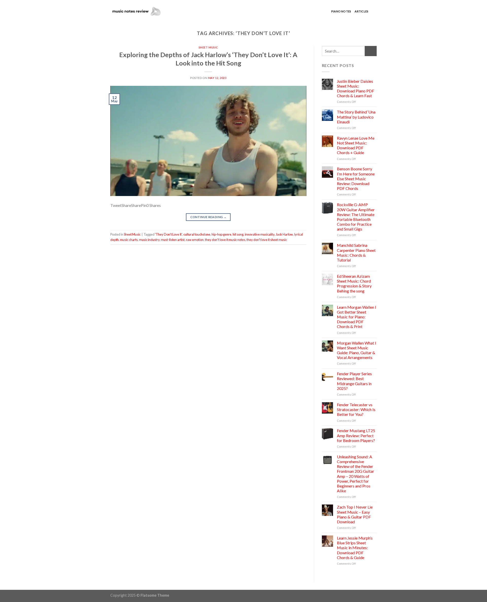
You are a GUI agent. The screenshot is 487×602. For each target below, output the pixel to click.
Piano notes (341, 11)
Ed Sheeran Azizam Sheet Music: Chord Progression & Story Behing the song (354, 283)
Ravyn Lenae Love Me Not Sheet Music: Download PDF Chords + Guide (355, 145)
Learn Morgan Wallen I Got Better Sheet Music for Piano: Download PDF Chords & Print (356, 317)
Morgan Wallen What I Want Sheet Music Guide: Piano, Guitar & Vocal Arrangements (356, 350)
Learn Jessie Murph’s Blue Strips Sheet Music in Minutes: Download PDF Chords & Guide (355, 547)
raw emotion (195, 240)
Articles (361, 11)
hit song (238, 234)
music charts (129, 240)
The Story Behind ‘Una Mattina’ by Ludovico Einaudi (356, 116)
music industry (149, 240)
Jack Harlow (284, 234)
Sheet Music (208, 47)
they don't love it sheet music (267, 240)
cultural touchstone (196, 234)
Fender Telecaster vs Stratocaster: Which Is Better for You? (356, 409)
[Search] (374, 11)
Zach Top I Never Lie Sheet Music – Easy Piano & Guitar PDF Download (355, 514)
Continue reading (208, 217)
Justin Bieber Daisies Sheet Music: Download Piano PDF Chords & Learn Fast (355, 88)
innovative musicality (259, 234)
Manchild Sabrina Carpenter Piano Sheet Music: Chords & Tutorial (356, 252)
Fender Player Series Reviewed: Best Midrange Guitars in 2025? (354, 381)
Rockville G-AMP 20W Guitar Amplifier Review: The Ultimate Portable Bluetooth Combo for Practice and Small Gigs (356, 216)
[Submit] (371, 51)
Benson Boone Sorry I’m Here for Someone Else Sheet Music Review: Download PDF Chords (356, 178)
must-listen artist (173, 240)
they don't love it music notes (225, 240)
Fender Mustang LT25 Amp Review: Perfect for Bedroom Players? (356, 435)
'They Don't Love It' (168, 234)
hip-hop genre (221, 234)
